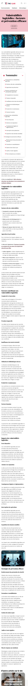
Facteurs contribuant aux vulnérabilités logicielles (11, 91)
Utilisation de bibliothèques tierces (12, 105)
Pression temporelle (11, 98)
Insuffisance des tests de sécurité (14, 101)
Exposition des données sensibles (14, 133)
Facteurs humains (10, 112)
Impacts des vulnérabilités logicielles (11, 116)
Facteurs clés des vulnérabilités (13, 84)
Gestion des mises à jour (12, 147)
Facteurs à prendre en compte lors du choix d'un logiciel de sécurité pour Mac (12, 246)
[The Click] (10, 3)
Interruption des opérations (12, 130)
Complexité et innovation (12, 95)
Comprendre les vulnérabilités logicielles (12, 80)
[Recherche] (22, 3)
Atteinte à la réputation (11, 123)
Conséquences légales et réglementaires (12, 126)
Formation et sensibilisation (13, 144)
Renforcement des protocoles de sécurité (14, 140)
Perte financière (10, 119)
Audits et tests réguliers (12, 150)
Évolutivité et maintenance (12, 109)
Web (18, 675)
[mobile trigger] (2, 3)
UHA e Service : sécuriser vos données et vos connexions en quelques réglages (13, 181)
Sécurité (14, 26)
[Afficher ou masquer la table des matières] (20, 75)
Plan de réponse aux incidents (13, 154)
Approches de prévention (12, 87)
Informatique (11, 675)
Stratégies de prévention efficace (13, 136)
